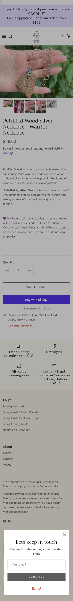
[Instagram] (39, 588)
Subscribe (36, 576)
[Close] (64, 535)
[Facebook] (33, 588)
